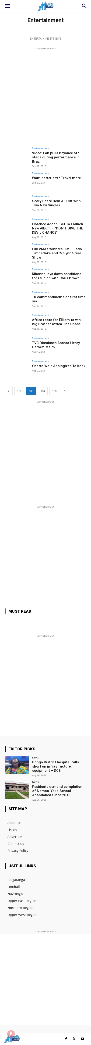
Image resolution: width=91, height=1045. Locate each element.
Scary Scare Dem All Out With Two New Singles (56, 203)
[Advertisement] (45, 96)
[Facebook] (66, 1039)
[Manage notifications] (11, 1034)
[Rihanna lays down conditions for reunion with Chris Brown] (17, 277)
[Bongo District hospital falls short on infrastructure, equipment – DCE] (17, 765)
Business (15, 27)
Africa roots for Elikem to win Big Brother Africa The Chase (56, 322)
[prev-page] (9, 391)
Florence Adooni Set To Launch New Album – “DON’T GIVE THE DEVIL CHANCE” (57, 228)
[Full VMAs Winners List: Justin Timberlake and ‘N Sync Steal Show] (17, 252)
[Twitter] (74, 1039)
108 (54, 391)
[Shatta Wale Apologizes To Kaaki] (17, 369)
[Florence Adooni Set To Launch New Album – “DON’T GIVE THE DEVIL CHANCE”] (17, 227)
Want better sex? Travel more (56, 178)
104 (43, 391)
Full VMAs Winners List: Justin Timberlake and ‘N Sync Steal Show (57, 253)
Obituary (59, 27)
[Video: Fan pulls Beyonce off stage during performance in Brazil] (17, 156)
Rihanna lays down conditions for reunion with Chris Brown (56, 276)
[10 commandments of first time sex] (17, 300)
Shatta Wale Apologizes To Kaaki (59, 366)
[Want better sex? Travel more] (17, 181)
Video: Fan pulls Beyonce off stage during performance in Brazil (56, 157)
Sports (45, 32)
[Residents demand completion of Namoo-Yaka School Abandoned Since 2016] (17, 790)
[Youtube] (82, 1039)
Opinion (75, 27)
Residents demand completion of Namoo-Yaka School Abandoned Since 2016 (57, 791)
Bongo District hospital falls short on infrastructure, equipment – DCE (55, 766)
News (45, 27)
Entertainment (40, 148)
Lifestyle (31, 27)
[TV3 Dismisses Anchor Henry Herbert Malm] (17, 346)
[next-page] (65, 391)
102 (19, 391)
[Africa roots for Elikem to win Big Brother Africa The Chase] (17, 323)
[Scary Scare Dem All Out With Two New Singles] (17, 204)
